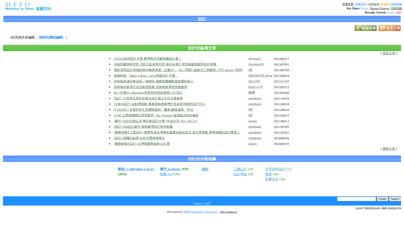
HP (250, 69)
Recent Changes (380, 8)
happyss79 (256, 86)
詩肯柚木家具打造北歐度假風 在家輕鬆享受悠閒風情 (150, 87)
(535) (185, 168)
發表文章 (389, 53)
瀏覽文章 (389, 149)
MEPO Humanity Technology (201, 212)
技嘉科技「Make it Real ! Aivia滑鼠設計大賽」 (146, 75)
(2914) (122, 174)
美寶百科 (360, 4)
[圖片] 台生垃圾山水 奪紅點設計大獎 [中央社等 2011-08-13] (155, 121)
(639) (176, 174)
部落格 (385, 4)
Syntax (365, 8)
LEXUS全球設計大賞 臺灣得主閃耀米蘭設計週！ (148, 58)
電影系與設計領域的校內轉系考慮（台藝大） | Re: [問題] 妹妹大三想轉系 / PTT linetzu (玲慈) (178, 70)
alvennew (255, 58)
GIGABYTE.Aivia (260, 75)
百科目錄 (396, 8)
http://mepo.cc (228, 212)
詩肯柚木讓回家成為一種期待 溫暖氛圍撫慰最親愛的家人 (154, 81)
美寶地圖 (396, 4)
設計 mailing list (391, 208)
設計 (399, 12)
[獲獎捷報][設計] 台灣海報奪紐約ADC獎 (142, 143)
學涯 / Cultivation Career (136, 168)
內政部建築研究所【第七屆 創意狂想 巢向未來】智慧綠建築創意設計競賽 (165, 64)
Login (359, 208)
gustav (253, 121)
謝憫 (252, 92)
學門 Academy (170, 168)
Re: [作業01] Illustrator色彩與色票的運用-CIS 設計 (148, 92)
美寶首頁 (347, 4)
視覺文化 (272, 179)
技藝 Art (166, 174)
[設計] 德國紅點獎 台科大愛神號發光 (139, 138)
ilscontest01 (256, 64)
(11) (289, 169)
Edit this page (372, 208)
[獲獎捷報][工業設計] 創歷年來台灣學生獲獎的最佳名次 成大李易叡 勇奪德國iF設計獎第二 (177, 132)
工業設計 (240, 169)
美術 (268, 174)
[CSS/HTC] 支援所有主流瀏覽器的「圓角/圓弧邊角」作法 (153, 109)
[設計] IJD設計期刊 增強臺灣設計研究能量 (143, 126)
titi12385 (254, 81)
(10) (250, 174)
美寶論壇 (373, 4)
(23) (250, 169)
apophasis (255, 98)
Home (390, 12)
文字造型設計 (275, 169)
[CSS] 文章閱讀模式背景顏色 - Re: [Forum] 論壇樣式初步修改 (156, 115)
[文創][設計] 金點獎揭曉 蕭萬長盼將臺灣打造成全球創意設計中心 (159, 104)
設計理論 (240, 174)
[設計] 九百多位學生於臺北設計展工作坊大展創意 (148, 98)
